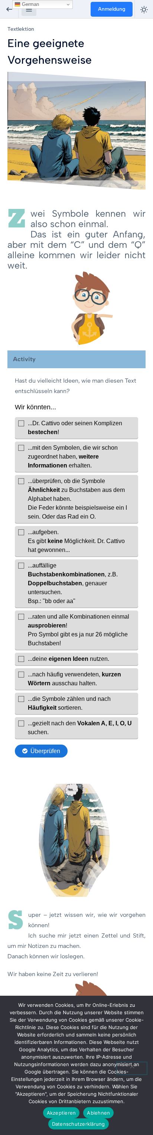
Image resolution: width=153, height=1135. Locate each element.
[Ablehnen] (131, 1068)
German (29, 4)
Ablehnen (98, 1113)
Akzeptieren (61, 1113)
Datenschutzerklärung (78, 1124)
